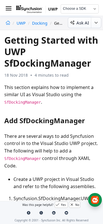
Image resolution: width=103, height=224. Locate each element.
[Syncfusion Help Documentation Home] (31, 10)
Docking (39, 23)
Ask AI (82, 23)
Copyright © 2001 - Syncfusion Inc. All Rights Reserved (51, 220)
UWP (22, 23)
